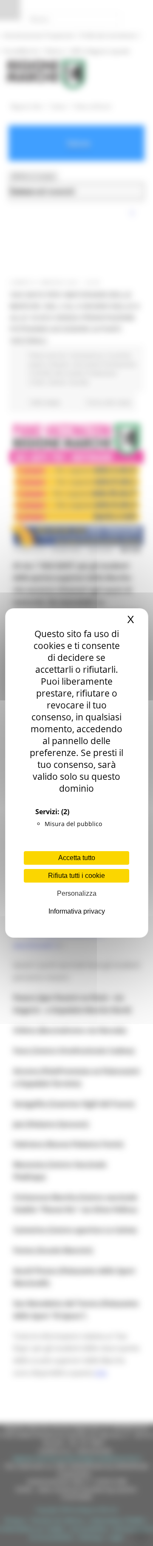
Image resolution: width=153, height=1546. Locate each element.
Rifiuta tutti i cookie (76, 875)
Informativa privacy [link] (76, 911)
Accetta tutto (76, 857)
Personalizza (76, 893)
